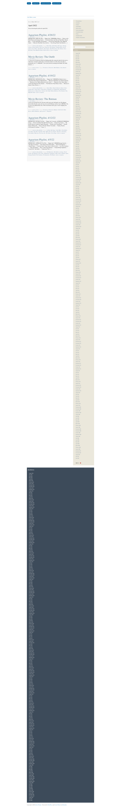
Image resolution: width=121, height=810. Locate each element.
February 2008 (78, 447)
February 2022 (78, 151)
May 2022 (77, 146)
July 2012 (77, 350)
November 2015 (78, 277)
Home (29, 3)
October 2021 (78, 159)
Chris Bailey (64, 130)
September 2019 (78, 204)
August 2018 (78, 228)
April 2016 (77, 268)
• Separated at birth (79, 35)
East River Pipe (41, 131)
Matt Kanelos (63, 89)
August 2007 (78, 454)
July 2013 (77, 328)
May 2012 (77, 354)
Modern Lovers (31, 91)
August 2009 (78, 414)
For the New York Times (46, 3)
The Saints (48, 133)
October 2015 (78, 279)
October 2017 (78, 246)
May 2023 (77, 124)
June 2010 (77, 396)
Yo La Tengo (54, 133)
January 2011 (78, 383)
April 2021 (77, 170)
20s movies (50, 67)
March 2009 (78, 423)
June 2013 (77, 330)
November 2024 (78, 91)
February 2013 (78, 337)
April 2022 (77, 148)
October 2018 (78, 224)
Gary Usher (40, 153)
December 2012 (78, 341)
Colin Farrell (60, 109)
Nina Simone (46, 48)
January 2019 (78, 219)
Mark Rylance (57, 67)
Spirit (67, 153)
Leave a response (54, 50)
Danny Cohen (64, 88)
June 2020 (77, 188)
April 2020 (77, 191)
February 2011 (78, 381)
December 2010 (78, 385)
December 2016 (78, 263)
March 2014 (78, 314)
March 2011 (78, 379)
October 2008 (78, 432)
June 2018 (77, 232)
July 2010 (77, 394)
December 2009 (78, 407)
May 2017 (77, 255)
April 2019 (77, 213)
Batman (55, 109)
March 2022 (31, 551)
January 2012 (78, 361)
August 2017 (78, 250)
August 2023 (31, 526)
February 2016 (78, 272)
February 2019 (78, 217)
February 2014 (31, 685)
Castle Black (58, 130)
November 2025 (78, 69)
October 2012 (78, 345)
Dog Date (36, 131)
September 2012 (78, 347)
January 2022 (78, 153)
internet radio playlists (37, 45)
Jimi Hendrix (40, 48)
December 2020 (78, 177)
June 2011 (77, 374)
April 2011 (77, 378)
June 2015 (77, 286)
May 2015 (77, 288)
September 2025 (78, 73)
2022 (36, 21)
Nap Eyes (59, 131)
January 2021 (78, 175)
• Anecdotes (78, 22)
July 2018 (77, 230)
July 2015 (77, 284)
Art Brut (48, 130)
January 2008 (78, 449)
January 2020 (78, 197)
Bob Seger (60, 45)
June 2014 (77, 308)
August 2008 (78, 436)
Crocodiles (30, 131)
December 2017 (78, 243)
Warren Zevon (46, 50)
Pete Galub (48, 91)
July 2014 (77, 306)
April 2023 (77, 126)
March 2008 (78, 445)
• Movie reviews (78, 28)
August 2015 (78, 283)
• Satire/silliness (78, 26)
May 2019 (77, 212)
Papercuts (36, 133)
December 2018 (78, 221)
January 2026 (78, 66)
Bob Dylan (54, 45)
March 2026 (78, 62)
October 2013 (78, 323)
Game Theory (38, 89)
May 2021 (77, 168)
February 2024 (78, 108)
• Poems (77, 33)
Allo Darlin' (56, 152)
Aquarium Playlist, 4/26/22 (41, 34)
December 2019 (78, 199)
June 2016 (77, 264)
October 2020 (78, 181)
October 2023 (78, 115)
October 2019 (78, 202)
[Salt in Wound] (41, 10)
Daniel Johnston (56, 88)
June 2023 (77, 122)
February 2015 (78, 294)
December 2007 (78, 450)
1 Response (48, 111)
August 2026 (78, 53)
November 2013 (78, 321)
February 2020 (78, 195)
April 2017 (77, 257)
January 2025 (78, 87)
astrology (61, 152)
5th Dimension (50, 152)
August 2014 (78, 305)
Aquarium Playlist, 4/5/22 (41, 139)
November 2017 (78, 244)
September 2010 (78, 390)
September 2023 (78, 117)
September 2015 (78, 281)
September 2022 (78, 139)
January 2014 (78, 317)
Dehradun (64, 805)
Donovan (47, 47)
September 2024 (78, 95)
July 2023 (77, 120)
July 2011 (77, 372)
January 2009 (78, 427)
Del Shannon (35, 153)
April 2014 (77, 312)
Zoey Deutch (63, 67)
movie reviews (36, 67)
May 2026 (77, 58)
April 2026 (77, 60)
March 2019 (78, 215)
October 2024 (78, 93)
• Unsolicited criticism (79, 32)
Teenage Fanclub (32, 155)
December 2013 (78, 319)
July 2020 (77, 186)
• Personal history (79, 21)
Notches (43, 91)
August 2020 (78, 184)
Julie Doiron (44, 89)
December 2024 (78, 89)
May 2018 (77, 233)
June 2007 (77, 458)
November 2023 (78, 113)
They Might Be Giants (38, 50)
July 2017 (77, 252)
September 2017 (78, 248)
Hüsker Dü (48, 131)
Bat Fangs (53, 130)
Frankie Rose (31, 89)
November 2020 (78, 179)
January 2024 (78, 109)
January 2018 (78, 241)
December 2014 (78, 297)
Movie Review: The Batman (42, 98)
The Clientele (62, 91)
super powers (43, 111)
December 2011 (78, 363)
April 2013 (77, 334)
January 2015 (78, 295)
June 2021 (77, 166)
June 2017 (77, 253)
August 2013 (78, 326)
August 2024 (78, 97)
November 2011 (78, 365)
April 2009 (77, 421)
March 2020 (78, 193)
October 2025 (78, 71)
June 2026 (77, 56)
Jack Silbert (32, 37)
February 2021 (78, 173)
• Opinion (77, 24)
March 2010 (78, 401)
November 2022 (78, 135)
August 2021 (78, 162)
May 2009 (77, 419)
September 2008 (78, 434)
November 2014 (78, 299)
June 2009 (77, 418)
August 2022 (78, 140)
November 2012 (78, 343)
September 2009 (78, 412)
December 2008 (78, 429)
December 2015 (78, 275)
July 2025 (77, 77)
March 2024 (78, 106)
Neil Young (64, 131)
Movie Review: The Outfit (41, 56)
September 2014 (78, 303)
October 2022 (78, 137)
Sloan (59, 153)
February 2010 (78, 403)
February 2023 (78, 129)
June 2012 (77, 352)
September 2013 (78, 325)
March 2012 (78, 357)
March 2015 (78, 292)
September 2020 (78, 182)
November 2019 (78, 201)
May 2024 (77, 102)
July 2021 (77, 164)
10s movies (45, 67)
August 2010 (78, 392)
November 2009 (78, 409)
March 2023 (78, 128)
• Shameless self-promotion (80, 37)
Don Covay (42, 47)
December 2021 (78, 155)
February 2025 (78, 86)
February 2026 (78, 64)
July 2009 (77, 416)
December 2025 (78, 67)
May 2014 (77, 310)
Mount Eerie (38, 91)
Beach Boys (49, 45)
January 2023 (78, 131)
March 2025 (78, 84)
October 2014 (78, 301)
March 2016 (78, 270)
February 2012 (78, 359)
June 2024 (77, 100)
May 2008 (77, 441)
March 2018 (78, 237)
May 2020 (77, 190)
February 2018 (78, 239)
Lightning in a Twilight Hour (53, 89)
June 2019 (77, 210)
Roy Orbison (60, 48)
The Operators (46, 155)
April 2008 (77, 443)
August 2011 (78, 370)
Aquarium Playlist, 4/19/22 (41, 75)
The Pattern (52, 155)
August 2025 (78, 75)
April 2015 (77, 290)
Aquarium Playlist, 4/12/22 (41, 117)
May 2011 (77, 376)
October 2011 (78, 367)
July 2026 (77, 55)
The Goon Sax (42, 133)
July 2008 (77, 438)
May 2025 (77, 80)
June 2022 (77, 144)
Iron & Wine (34, 48)
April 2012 (77, 356)
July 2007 (77, 456)
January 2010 (78, 405)
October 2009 (78, 410)
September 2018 (78, 226)
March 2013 (78, 336)
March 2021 (78, 171)
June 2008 (77, 440)
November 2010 (78, 387)
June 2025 (77, 78)
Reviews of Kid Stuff (56, 3)
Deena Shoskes (35, 47)
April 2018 (77, 235)
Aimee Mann (49, 88)
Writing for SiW (36, 3)
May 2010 (77, 398)
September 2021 (78, 160)
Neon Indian (31, 133)
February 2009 (78, 425)
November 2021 (78, 157)
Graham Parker (59, 47)
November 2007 (78, 452)
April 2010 (77, 399)
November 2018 (78, 222)
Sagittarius (52, 153)
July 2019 (77, 208)
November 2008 (78, 430)
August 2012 (78, 348)
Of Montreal (46, 153)
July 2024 (77, 98)
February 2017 (78, 259)
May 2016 (77, 266)
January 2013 (78, 339)
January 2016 (78, 274)
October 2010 (78, 388)
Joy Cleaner (53, 131)
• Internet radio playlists (80, 30)
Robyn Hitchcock (55, 91)
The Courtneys (39, 155)
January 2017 (78, 261)
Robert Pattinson (35, 111)
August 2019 (78, 206)
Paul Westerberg (53, 48)
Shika (56, 153)
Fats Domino (52, 47)
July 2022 (77, 142)
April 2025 (77, 82)
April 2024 (77, 104)
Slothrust (63, 153)
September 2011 (78, 368)
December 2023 (78, 111)
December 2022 (78, 133)
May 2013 (77, 332)
